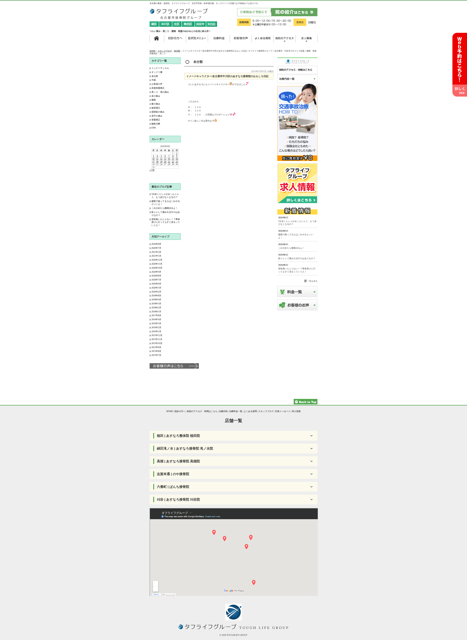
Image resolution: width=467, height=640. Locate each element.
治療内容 (223, 411)
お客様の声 (156, 84)
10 (153, 158)
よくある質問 (250, 411)
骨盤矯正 (155, 119)
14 (169, 158)
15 (173, 158)
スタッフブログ (165, 51)
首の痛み (155, 96)
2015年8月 (156, 351)
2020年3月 (156, 287)
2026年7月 (156, 248)
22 (173, 161)
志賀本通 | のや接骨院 (173, 474)
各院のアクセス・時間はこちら (202, 411)
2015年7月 (156, 355)
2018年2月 (156, 307)
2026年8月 (156, 244)
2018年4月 (156, 299)
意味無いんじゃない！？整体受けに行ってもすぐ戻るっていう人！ (165, 222)
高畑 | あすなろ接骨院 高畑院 (178, 461)
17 (153, 161)
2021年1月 (156, 256)
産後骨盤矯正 (158, 88)
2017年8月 (156, 315)
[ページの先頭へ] (305, 403)
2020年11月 (156, 264)
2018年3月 (156, 303)
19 (161, 161)
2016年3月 (156, 323)
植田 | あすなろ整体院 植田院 (178, 436)
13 (165, 158)
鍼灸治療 (155, 123)
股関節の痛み (158, 112)
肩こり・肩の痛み (160, 92)
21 (169, 161)
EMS (153, 127)
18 (157, 161)
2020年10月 (156, 268)
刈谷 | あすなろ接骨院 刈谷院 (178, 499)
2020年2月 (156, 291)
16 (177, 158)
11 (157, 158)
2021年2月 (156, 252)
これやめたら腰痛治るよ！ (164, 208)
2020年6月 (156, 283)
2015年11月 (156, 339)
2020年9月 (156, 272)
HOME (153, 51)
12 (161, 158)
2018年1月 (156, 311)
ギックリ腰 (156, 72)
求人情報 (296, 411)
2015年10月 (156, 343)
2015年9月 (156, 347)
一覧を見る (312, 281)
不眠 (153, 80)
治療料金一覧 (235, 411)
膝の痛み (155, 104)
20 (165, 161)
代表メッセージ (282, 411)
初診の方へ (179, 411)
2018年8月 (156, 295)
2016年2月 (156, 327)
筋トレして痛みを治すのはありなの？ (296, 258)
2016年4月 (156, 319)
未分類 (177, 51)
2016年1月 (156, 331)
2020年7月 (156, 279)
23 (177, 161)
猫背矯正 (155, 108)
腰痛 (153, 100)
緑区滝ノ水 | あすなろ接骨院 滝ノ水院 (185, 448)
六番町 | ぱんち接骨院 (173, 487)
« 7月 (152, 170)
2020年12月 (156, 260)
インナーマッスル (160, 68)
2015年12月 (156, 335)
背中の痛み (156, 116)
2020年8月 (156, 275)
